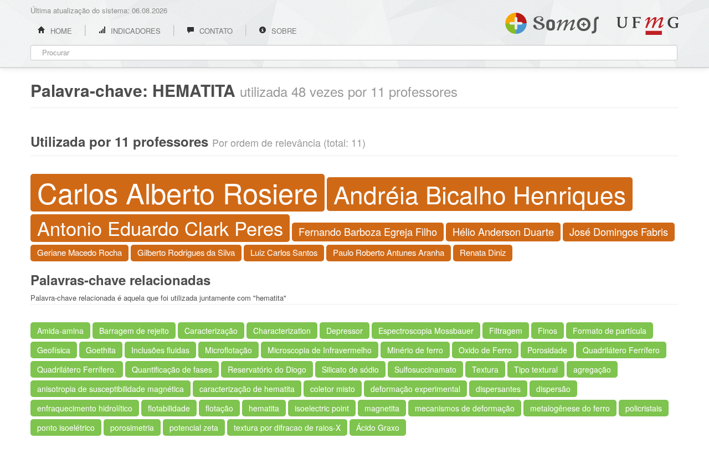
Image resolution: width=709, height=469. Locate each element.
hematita (264, 408)
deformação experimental (415, 388)
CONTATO (215, 30)
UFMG (647, 26)
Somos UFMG (552, 21)
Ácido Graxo (377, 427)
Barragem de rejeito (134, 330)
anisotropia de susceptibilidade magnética (110, 388)
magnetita (381, 408)
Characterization (282, 330)
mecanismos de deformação (465, 408)
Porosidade (547, 349)
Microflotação (228, 349)
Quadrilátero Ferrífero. (76, 369)
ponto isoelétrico (66, 427)
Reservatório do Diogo (267, 369)
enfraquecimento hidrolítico (84, 408)
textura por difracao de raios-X (287, 427)
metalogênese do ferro (570, 408)
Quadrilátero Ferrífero (621, 349)
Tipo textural (536, 369)
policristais (643, 408)
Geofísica (53, 349)
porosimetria (132, 427)
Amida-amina (60, 330)
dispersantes (498, 388)
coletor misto (332, 388)
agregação (592, 369)
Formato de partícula (609, 330)
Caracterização (211, 330)
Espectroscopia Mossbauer (426, 330)
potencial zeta (193, 427)
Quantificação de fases (172, 369)
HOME (60, 30)
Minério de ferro (415, 349)
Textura (485, 369)
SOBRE (283, 30)
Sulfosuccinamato (425, 369)
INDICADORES (135, 30)
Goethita (101, 349)
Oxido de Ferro (485, 349)
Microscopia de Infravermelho (320, 349)
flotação (219, 408)
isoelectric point (322, 408)
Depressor (344, 330)
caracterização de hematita (247, 388)
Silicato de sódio (350, 369)
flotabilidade (169, 408)
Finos (547, 330)
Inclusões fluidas (160, 349)
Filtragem (505, 330)
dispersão (553, 388)
